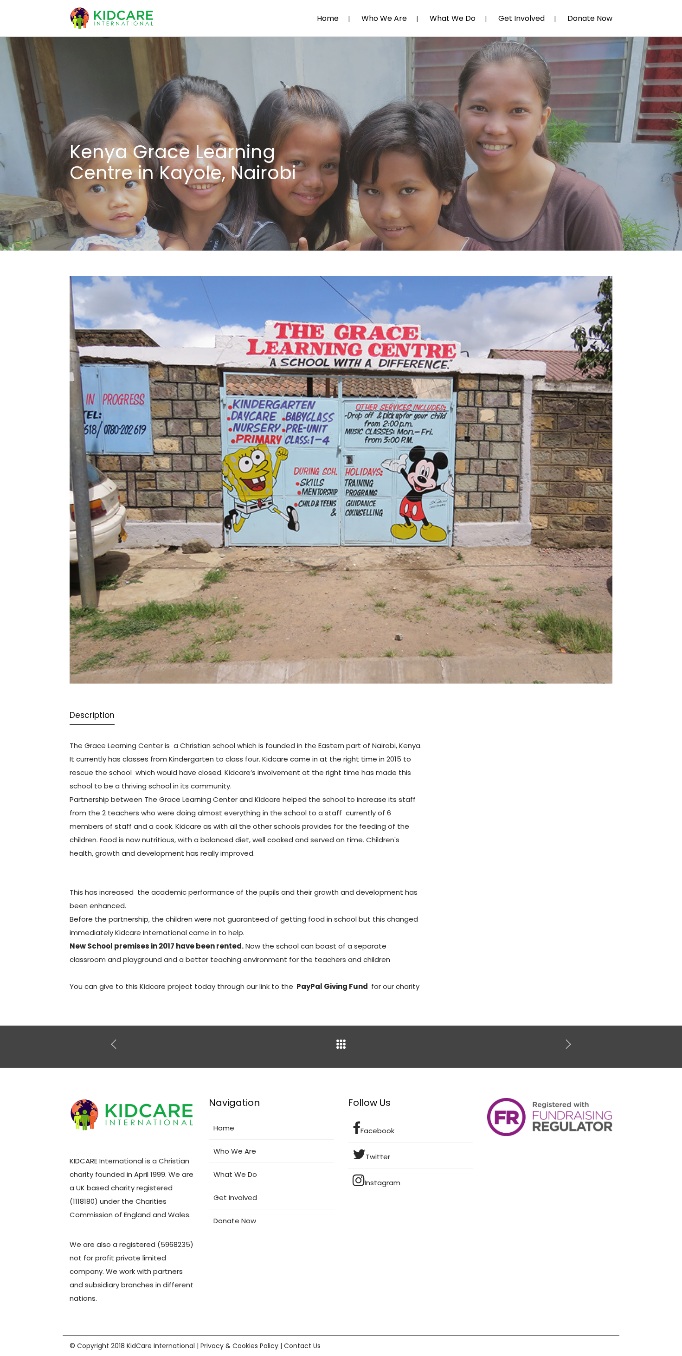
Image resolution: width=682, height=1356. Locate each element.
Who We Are (384, 18)
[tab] (92, 716)
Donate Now (589, 18)
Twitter (378, 1157)
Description (92, 715)
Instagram (382, 1183)
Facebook (377, 1131)
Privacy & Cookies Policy (239, 1345)
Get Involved (521, 18)
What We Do (453, 18)
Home (328, 18)
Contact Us (302, 1345)
